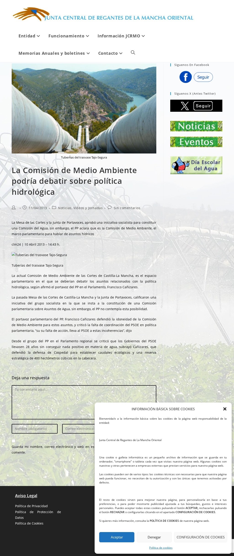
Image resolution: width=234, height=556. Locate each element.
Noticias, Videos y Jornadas (80, 208)
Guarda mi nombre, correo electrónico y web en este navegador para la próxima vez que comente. (84, 449)
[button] (225, 409)
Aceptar (117, 537)
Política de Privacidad (31, 506)
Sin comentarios (127, 208)
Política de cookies (161, 548)
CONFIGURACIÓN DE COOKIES (201, 537)
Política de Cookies (29, 523)
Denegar (154, 537)
